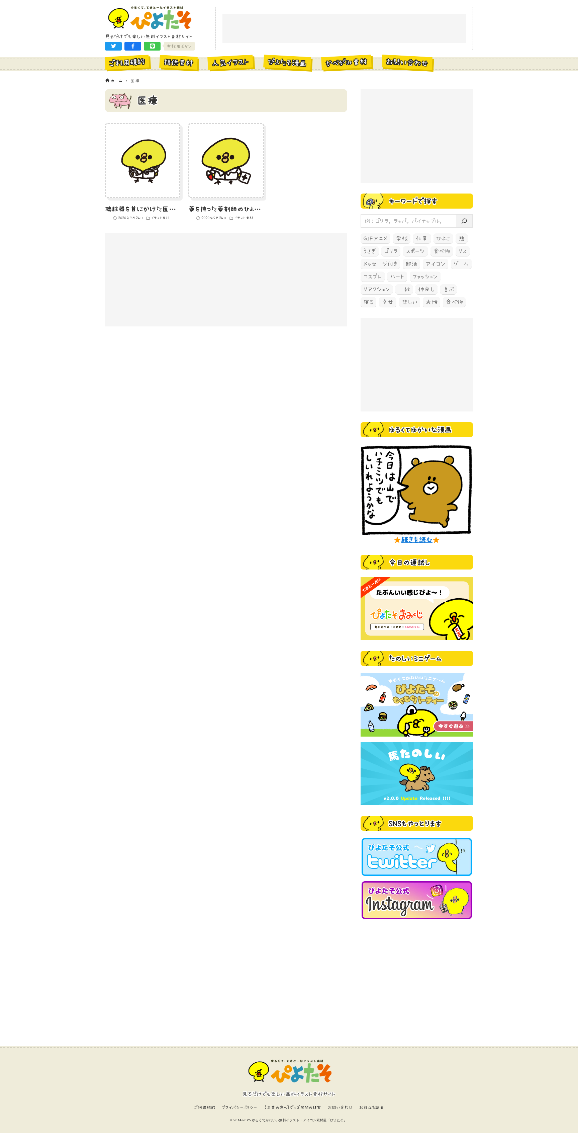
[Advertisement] (344, 29)
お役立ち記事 (371, 1107)
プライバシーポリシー (239, 1107)
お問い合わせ (340, 1107)
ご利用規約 (204, 1107)
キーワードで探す (413, 201)
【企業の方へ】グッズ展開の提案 (292, 1107)
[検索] (464, 221)
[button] (113, 46)
